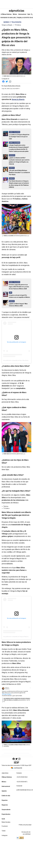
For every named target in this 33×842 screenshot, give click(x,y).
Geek (3, 819)
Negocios (5, 805)
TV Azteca (18, 25)
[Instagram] (19, 759)
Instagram (4, 835)
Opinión (29, 14)
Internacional (22, 14)
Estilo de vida (6, 795)
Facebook (5, 826)
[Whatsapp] (10, 81)
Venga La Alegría (7, 25)
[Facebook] (3, 81)
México (15, 14)
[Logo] (16, 11)
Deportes (4, 800)
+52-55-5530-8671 (21, 781)
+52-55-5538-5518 (21, 777)
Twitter (4, 831)
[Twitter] (6, 81)
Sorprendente (6, 809)
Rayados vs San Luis (8, 17)
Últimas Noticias (7, 14)
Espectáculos (6, 814)
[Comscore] (16, 768)
